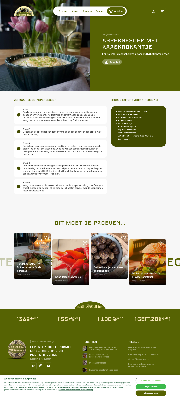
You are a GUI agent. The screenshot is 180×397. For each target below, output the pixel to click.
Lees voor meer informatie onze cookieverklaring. (76, 389)
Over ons (63, 11)
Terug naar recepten (110, 34)
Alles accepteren (151, 393)
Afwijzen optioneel (150, 387)
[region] (90, 386)
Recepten (87, 11)
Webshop (118, 11)
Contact (100, 11)
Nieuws (75, 11)
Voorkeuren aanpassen (151, 380)
